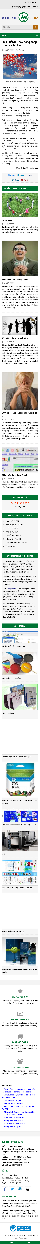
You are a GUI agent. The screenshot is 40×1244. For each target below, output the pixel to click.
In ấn (3, 854)
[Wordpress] (20, 1189)
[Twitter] (12, 1189)
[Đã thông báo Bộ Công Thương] (20, 1228)
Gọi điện (10, 1242)
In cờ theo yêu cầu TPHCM (14, 1118)
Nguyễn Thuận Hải (9, 1201)
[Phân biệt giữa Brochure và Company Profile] (20, 815)
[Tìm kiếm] (35, 27)
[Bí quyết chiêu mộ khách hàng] (20, 326)
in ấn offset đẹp (8, 713)
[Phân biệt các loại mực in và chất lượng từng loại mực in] (20, 780)
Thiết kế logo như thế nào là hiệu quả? (16, 757)
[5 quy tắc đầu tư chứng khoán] (20, 259)
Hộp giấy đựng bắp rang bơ (14, 1103)
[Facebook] (5, 1189)
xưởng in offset (12, 589)
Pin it (26, 180)
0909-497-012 (32, 2)
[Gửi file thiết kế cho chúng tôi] (20, 637)
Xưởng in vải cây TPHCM (13, 1121)
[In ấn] (20, 841)
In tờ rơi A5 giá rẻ (12, 532)
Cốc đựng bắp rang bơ (12, 1100)
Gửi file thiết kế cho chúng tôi (13, 646)
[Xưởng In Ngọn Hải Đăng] (20, 17)
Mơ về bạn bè (8, 220)
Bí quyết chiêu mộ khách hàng (15, 338)
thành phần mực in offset (11, 678)
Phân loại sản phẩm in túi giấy (13, 931)
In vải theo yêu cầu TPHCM (14, 1124)
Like (30, 175)
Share (17, 180)
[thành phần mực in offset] (20, 663)
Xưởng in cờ (10, 546)
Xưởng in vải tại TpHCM (13, 1127)
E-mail (12, 175)
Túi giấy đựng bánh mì (13, 535)
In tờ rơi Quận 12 (11, 528)
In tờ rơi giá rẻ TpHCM (14, 525)
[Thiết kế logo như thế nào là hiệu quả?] (20, 736)
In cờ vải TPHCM (12, 521)
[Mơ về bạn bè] (20, 205)
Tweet (22, 175)
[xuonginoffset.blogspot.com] (28, 1189)
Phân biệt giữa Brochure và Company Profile (19, 825)
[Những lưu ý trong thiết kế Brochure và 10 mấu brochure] (20, 951)
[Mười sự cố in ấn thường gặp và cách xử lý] (20, 391)
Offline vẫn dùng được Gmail (14, 475)
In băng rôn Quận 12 (13, 539)
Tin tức (21, 50)
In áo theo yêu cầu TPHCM (16, 542)
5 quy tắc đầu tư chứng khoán (15, 279)
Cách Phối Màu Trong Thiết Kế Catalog (17, 888)
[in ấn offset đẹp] (20, 697)
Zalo (30, 1242)
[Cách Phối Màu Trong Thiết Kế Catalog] (20, 872)
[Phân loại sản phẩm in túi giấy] (20, 911)
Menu (4, 35)
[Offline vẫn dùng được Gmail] (20, 460)
